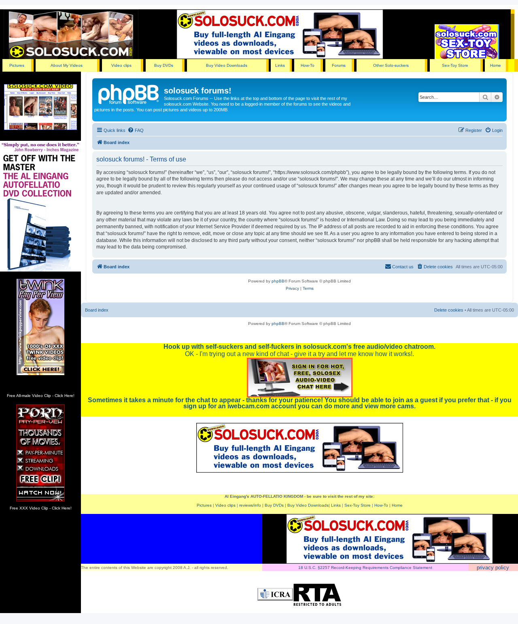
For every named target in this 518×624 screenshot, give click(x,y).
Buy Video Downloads (226, 65)
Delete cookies (448, 310)
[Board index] (129, 93)
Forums (339, 65)
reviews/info (250, 505)
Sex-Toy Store (455, 65)
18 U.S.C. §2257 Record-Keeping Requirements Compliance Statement (365, 567)
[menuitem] (135, 130)
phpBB (278, 281)
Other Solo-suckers (391, 65)
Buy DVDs (163, 65)
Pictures (16, 65)
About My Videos (67, 65)
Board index (96, 310)
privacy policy (493, 568)
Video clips (121, 65)
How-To (307, 65)
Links (280, 65)
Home (495, 65)
